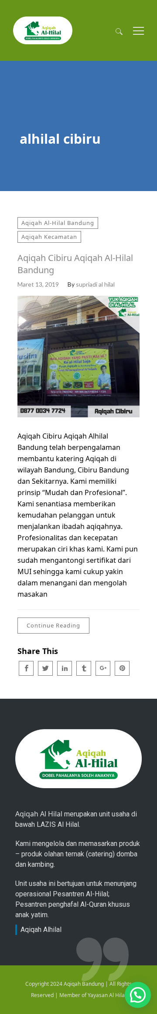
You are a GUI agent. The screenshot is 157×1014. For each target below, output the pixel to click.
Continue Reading (53, 625)
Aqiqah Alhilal (40, 929)
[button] (138, 995)
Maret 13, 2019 (38, 284)
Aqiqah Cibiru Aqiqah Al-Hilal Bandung (75, 264)
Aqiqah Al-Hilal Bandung (57, 223)
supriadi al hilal (95, 284)
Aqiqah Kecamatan (49, 237)
